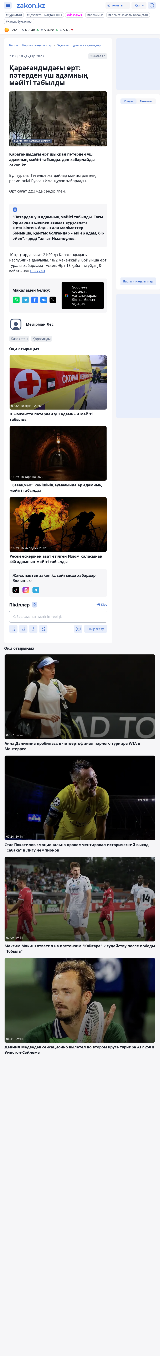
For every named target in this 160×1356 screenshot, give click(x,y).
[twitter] (53, 300)
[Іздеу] (152, 5)
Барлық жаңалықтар (37, 45)
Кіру (104, 604)
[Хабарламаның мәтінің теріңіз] (58, 617)
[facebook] (34, 300)
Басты (13, 45)
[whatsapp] (16, 300)
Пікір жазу (95, 629)
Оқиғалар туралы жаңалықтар (79, 45)
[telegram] (25, 300)
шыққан (37, 270)
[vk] (43, 300)
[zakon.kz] (31, 5)
